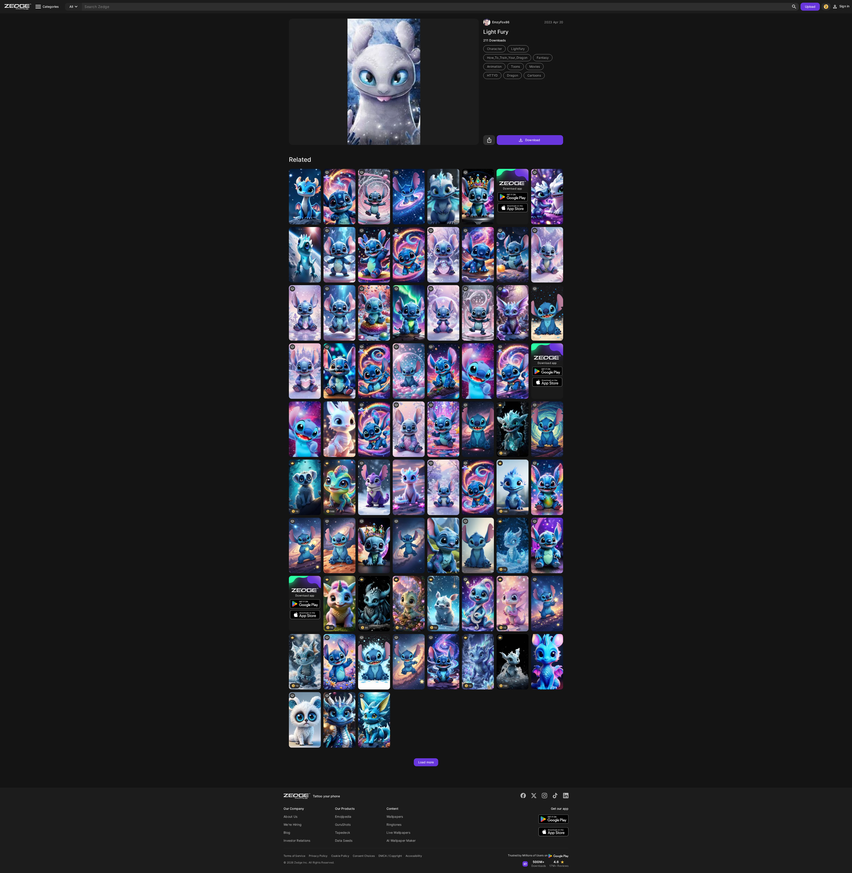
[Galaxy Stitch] (305, 545)
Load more (426, 762)
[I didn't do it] (443, 429)
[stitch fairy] (339, 254)
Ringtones (394, 824)
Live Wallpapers (398, 832)
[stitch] (547, 254)
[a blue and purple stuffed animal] (478, 196)
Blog (287, 832)
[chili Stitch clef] (478, 603)
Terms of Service (294, 855)
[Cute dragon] (305, 196)
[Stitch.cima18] (443, 371)
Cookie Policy (340, 855)
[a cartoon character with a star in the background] (339, 196)
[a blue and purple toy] (513, 371)
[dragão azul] (339, 720)
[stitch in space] (409, 196)
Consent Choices (364, 855)
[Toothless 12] (547, 196)
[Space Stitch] (513, 254)
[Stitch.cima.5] (547, 545)
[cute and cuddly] (478, 313)
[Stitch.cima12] (547, 487)
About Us (290, 816)
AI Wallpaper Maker (401, 840)
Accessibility (414, 855)
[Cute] (443, 545)
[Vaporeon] (374, 720)
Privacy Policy (318, 855)
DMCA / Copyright (390, 855)
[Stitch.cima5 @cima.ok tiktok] (339, 371)
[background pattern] (409, 254)
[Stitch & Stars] (547, 603)
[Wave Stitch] (374, 661)
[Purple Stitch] (374, 487)
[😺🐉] (513, 313)
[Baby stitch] (443, 254)
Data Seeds (344, 840)
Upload (810, 6)
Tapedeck (342, 832)
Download (532, 140)
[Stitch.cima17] (374, 254)
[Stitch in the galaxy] (409, 661)
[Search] (794, 7)
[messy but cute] (374, 196)
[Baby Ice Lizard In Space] (305, 254)
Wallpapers (395, 816)
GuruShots (343, 824)
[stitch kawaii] (339, 313)
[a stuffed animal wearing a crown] (374, 545)
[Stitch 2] (305, 429)
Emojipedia (343, 816)
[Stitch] (478, 254)
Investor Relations (297, 840)
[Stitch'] (409, 545)
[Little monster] (305, 720)
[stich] (409, 371)
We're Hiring (293, 824)
